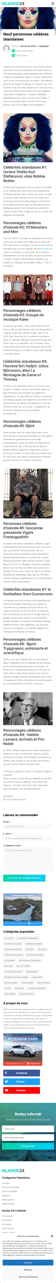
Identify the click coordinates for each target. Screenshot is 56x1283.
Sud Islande (10, 994)
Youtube (21, 1090)
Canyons (29, 949)
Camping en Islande (13, 949)
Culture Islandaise (35, 955)
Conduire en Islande (14, 955)
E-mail (8, 834)
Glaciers (9, 966)
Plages (8, 988)
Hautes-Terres (23, 966)
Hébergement (32, 971)
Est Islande (10, 960)
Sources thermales (36, 988)
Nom (7, 822)
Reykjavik (19, 988)
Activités (9, 938)
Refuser (28, 1269)
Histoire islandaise (13, 971)
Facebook (21, 1073)
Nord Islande (27, 983)
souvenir (46, 248)
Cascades (42, 949)
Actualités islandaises (27, 938)
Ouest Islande (43, 983)
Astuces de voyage (13, 944)
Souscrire (28, 1146)
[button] (52, 1236)
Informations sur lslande (16, 977)
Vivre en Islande (26, 994)
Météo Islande (11, 983)
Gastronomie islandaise (30, 960)
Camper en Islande (34, 944)
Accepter (28, 1262)
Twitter (20, 1081)
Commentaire (13, 846)
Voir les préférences (28, 1277)
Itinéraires (37, 977)
